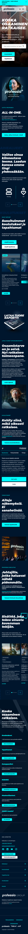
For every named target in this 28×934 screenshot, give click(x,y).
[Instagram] (16, 849)
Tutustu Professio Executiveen (13, 598)
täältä (10, 903)
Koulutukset (8, 54)
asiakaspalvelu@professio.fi (8, 846)
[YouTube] (12, 849)
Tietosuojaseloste (10, 919)
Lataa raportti (8, 382)
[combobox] (14, 46)
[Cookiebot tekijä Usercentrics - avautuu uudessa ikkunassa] (19, 448)
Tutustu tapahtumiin (10, 524)
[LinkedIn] (7, 849)
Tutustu (4, 4)
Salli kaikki (14, 479)
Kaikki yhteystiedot (8, 854)
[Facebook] (3, 849)
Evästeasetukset (14, 923)
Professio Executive (6, 591)
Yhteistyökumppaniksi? (10, 857)
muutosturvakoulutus (7, 436)
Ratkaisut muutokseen (9, 805)
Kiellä (14, 484)
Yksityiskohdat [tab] (14, 452)
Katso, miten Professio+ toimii (13, 135)
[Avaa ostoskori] (20, 9)
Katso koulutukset (8, 743)
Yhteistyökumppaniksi (9, 773)
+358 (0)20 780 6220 (7, 843)
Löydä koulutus (9, 242)
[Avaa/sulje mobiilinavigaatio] (23, 9)
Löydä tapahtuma (9, 246)
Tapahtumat (8, 58)
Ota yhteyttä (7, 819)
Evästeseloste (19, 919)
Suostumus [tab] (5, 452)
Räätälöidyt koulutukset (10, 789)
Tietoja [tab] (23, 452)
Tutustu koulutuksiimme (12, 442)
